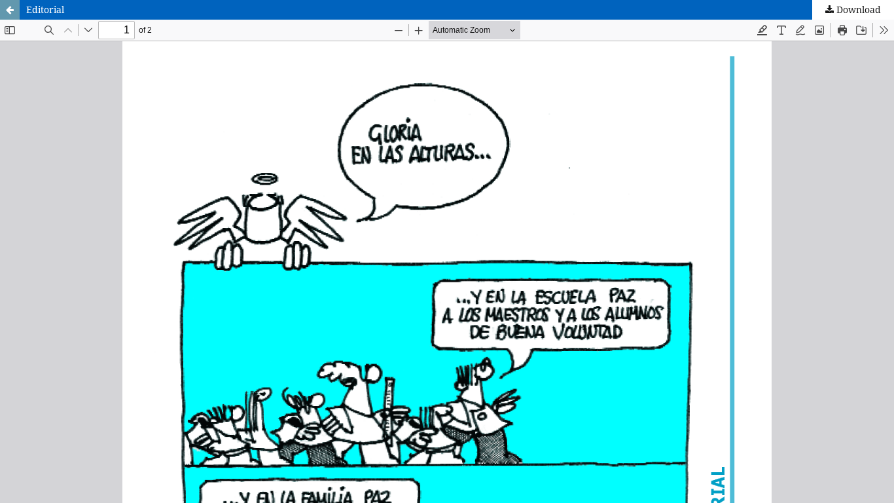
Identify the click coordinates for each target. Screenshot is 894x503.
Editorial (45, 9)
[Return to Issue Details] (10, 10)
